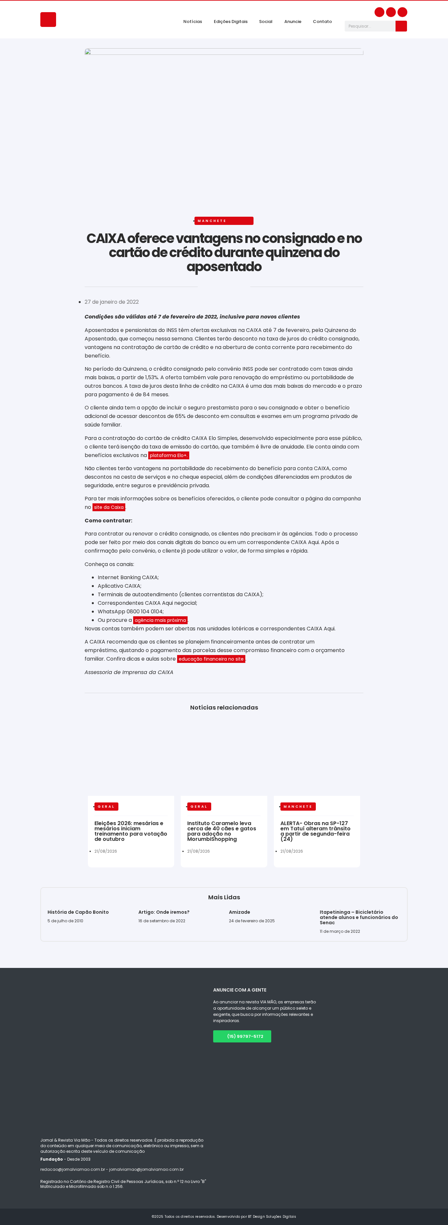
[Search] (401, 26)
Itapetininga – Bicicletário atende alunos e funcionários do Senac (359, 917)
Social (266, 21)
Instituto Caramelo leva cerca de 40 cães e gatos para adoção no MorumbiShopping (221, 831)
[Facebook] (379, 12)
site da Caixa (109, 507)
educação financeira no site (211, 659)
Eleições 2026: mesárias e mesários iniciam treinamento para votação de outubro (130, 831)
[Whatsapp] (402, 12)
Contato (322, 21)
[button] (86, 289)
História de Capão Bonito (78, 912)
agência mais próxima (160, 620)
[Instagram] (391, 12)
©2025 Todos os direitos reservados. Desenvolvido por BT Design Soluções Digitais (224, 1216)
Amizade (239, 912)
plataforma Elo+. (169, 455)
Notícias (192, 21)
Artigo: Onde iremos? (164, 912)
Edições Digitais (231, 21)
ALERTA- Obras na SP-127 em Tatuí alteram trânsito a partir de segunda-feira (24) (315, 831)
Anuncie (292, 21)
